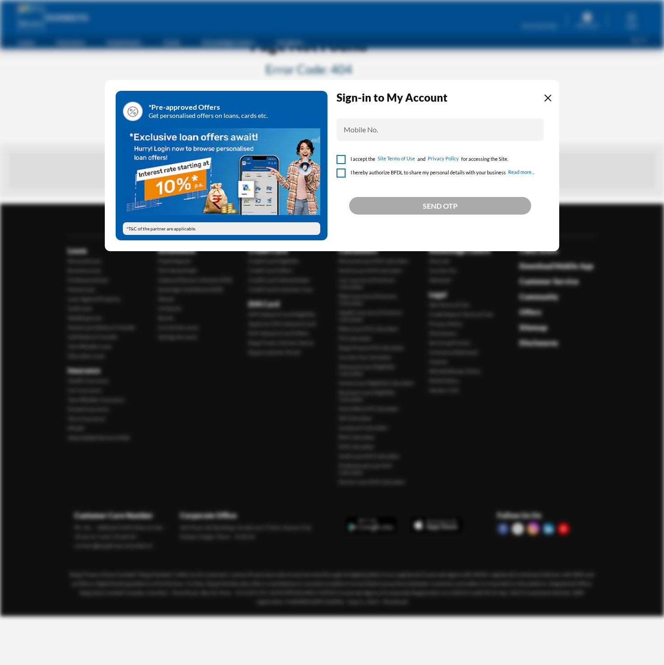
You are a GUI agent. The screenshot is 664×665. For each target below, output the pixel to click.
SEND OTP (440, 205)
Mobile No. (361, 129)
